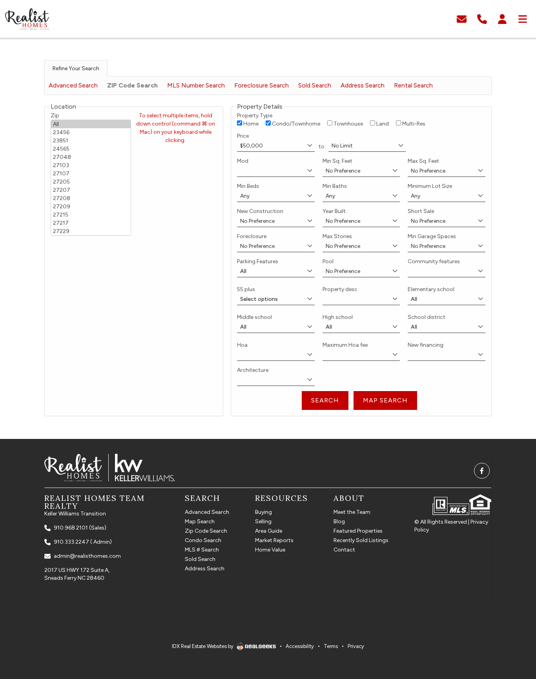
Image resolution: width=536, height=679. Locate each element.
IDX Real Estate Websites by (203, 646)
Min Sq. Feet (337, 161)
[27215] (91, 215)
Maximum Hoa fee (345, 345)
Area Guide (268, 531)
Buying (263, 512)
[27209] (91, 206)
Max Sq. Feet (423, 161)
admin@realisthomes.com (87, 556)
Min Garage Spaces (432, 236)
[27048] (91, 157)
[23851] (91, 141)
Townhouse (347, 123)
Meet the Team (352, 512)
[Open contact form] (462, 18)
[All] (91, 124)
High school (338, 317)
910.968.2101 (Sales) (80, 527)
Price (243, 136)
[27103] (91, 165)
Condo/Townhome (295, 123)
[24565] (91, 149)
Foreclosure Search (261, 85)
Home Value (270, 549)
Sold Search (314, 85)
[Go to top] (513, 634)
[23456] (91, 132)
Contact (344, 549)
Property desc (340, 289)
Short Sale (421, 211)
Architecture (252, 370)
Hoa (242, 345)
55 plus (246, 289)
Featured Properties (358, 531)
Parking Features (257, 261)
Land (382, 123)
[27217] (91, 223)
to (322, 146)
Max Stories (337, 236)
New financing (425, 345)
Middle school (254, 317)
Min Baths (335, 186)
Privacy (356, 646)
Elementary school (431, 289)
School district (426, 317)
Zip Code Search (206, 531)
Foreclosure (251, 236)
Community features (434, 261)
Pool (328, 261)
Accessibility (300, 646)
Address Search (363, 85)
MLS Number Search (196, 85)
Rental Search (413, 85)
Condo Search (203, 540)
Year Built (334, 211)
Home (250, 123)
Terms (331, 646)
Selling (263, 521)
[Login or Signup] (502, 18)
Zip (55, 115)
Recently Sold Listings (361, 540)
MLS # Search (202, 549)
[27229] (91, 231)
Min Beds (248, 186)
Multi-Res (413, 123)
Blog (339, 521)
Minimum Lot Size (430, 186)
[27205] (91, 182)
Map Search (200, 521)
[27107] (91, 173)
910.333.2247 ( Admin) (83, 542)
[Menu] (522, 18)
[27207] (91, 190)
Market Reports (274, 540)
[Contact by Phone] (482, 18)
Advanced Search (73, 85)
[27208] (91, 198)
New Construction (260, 211)
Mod (242, 161)
